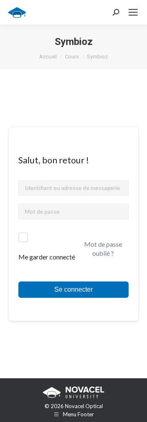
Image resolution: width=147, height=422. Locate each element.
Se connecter (73, 289)
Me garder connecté (46, 257)
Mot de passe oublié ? (103, 248)
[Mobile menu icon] (133, 12)
